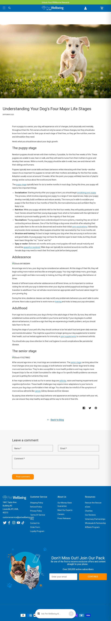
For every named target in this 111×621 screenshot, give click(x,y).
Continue (35, 337)
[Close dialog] (92, 288)
